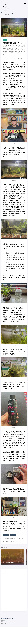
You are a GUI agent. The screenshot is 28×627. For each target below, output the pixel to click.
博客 (5, 40)
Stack (4, 623)
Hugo (4, 621)
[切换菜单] (25, 4)
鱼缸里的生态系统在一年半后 (12, 43)
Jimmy (7, 623)
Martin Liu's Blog (7, 13)
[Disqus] (14, 590)
